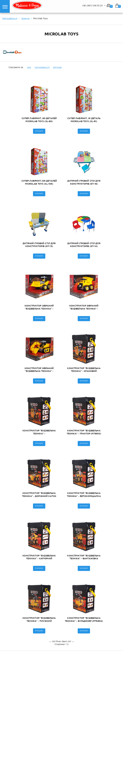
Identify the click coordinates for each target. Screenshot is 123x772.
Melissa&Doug (9, 18)
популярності (42, 67)
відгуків (57, 67)
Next (64, 641)
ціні (29, 67)
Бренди (25, 18)
